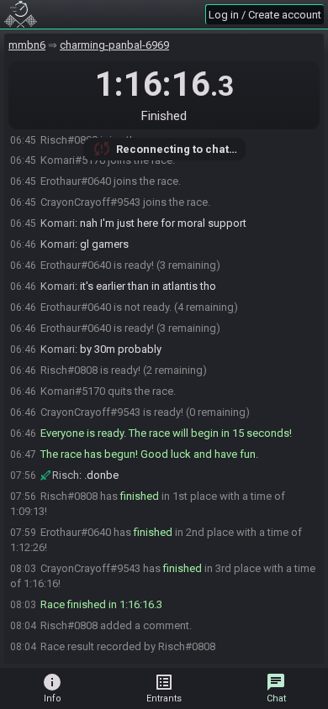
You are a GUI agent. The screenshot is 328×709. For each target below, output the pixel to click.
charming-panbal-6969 (114, 45)
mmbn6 (26, 45)
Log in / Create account (265, 14)
